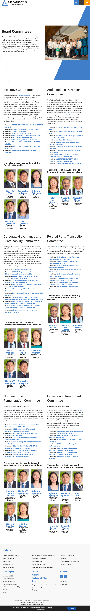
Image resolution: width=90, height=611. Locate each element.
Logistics (5, 592)
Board (68, 115)
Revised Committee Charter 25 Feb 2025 (70, 431)
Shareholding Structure (10, 584)
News (33, 581)
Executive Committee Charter (22, 133)
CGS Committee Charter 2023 (22, 270)
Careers (34, 572)
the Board (80, 410)
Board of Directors (8, 579)
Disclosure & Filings (40, 578)
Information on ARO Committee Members (69, 163)
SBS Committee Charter (65, 433)
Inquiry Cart (63, 581)
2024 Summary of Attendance (22, 138)
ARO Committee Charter (63, 140)
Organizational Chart (9, 581)
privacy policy (40, 609)
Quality (5, 590)
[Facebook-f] (61, 576)
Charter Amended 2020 (19, 131)
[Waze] (65, 576)
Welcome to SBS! (8, 576)
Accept (72, 608)
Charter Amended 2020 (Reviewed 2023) (25, 129)
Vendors (35, 575)
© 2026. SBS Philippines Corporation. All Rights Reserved (32, 600)
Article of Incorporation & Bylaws (13, 587)
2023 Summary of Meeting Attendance (25, 140)
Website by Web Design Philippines (32, 604)
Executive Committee (23, 96)
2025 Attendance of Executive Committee (26, 135)
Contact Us (63, 584)
